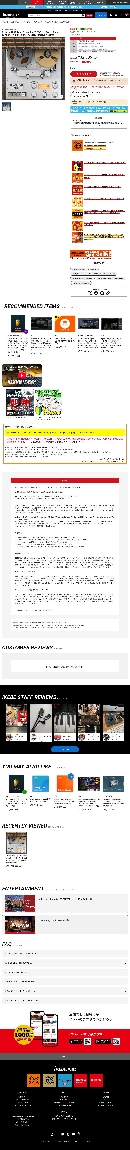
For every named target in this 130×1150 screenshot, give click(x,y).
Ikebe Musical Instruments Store (23, 1116)
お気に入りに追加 (79, 96)
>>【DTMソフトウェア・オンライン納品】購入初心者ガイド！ (103, 461)
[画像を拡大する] (61, 97)
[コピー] (108, 293)
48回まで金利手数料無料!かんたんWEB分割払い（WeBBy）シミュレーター (101, 81)
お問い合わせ (64, 1100)
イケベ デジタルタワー (23, 1122)
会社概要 (106, 1097)
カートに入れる (82, 74)
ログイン (115, 2)
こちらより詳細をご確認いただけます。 (45, 1004)
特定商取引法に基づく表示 (62, 1141)
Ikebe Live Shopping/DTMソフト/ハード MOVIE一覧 (65, 899)
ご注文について (23, 1097)
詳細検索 (89, 15)
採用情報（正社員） (105, 1103)
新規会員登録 (123, 2)
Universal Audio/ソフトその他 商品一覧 (111, 278)
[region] (65, 849)
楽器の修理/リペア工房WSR (64, 1116)
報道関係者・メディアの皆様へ (64, 1103)
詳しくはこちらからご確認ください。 (106, 985)
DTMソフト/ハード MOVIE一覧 (53, 920)
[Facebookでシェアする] (96, 293)
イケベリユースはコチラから (48, 995)
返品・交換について (23, 1100)
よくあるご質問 (23, 1103)
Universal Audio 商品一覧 (81, 283)
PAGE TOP (66, 1056)
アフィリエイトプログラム (22, 1106)
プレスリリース (86, 1141)
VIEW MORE (65, 749)
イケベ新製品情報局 (23, 1119)
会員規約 (75, 1141)
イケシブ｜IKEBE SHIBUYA (22, 1125)
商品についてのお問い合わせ (83, 135)
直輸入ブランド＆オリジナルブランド (64, 1119)
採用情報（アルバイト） (106, 1106)
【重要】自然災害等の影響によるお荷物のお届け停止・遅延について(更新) (65, 10)
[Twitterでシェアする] (90, 293)
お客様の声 (64, 1097)
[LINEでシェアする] (102, 293)
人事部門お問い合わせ (64, 1106)
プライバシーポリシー (45, 1141)
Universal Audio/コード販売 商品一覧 (84, 269)
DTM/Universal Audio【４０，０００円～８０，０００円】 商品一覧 (94, 274)
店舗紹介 (106, 1100)
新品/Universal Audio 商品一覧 (82, 278)
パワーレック (77, 120)
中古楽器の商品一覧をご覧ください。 (73, 976)
